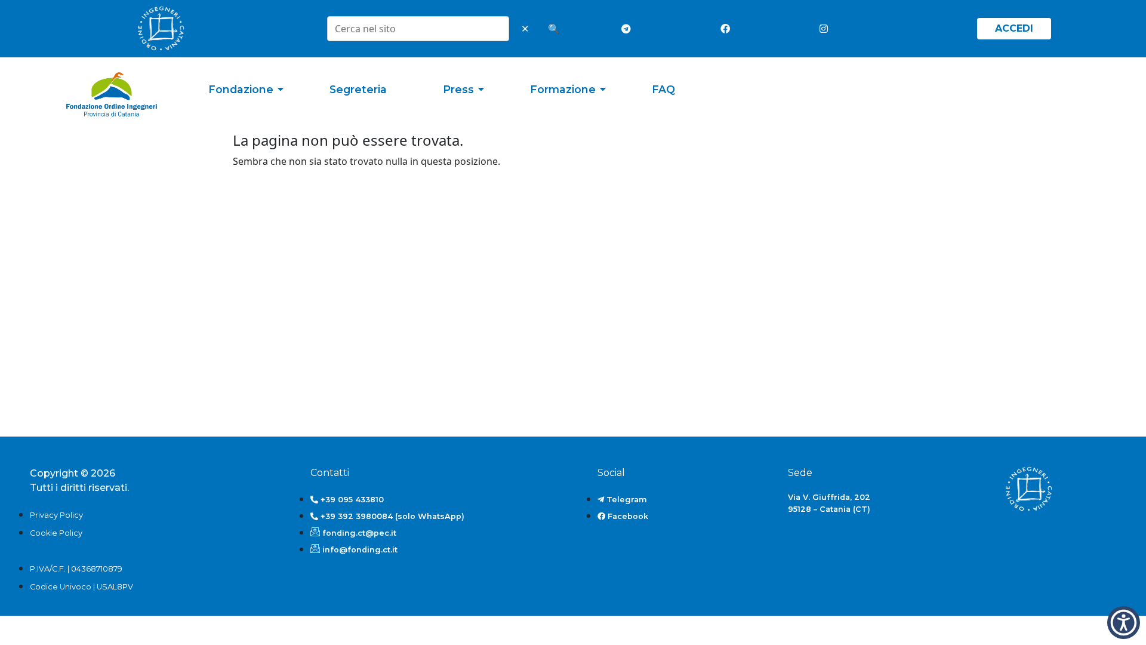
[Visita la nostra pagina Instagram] (827, 29)
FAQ (663, 89)
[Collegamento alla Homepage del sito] (111, 94)
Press (458, 89)
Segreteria (358, 89)
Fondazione (240, 89)
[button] (1123, 622)
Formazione (563, 89)
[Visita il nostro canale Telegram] (628, 29)
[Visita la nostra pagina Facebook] (727, 29)
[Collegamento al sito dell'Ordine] (160, 28)
